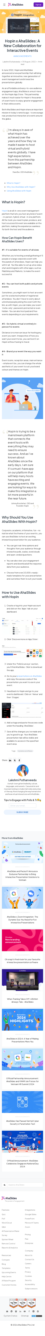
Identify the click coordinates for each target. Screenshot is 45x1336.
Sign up (38, 5)
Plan (26, 1239)
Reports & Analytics (10, 1248)
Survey (4, 1235)
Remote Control (8, 1243)
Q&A (4, 1227)
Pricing (28, 1234)
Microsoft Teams (32, 1223)
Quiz (4, 1214)
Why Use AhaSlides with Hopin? (21, 187)
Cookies (28, 1276)
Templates (6, 1268)
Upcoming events (9, 1272)
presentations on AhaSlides (29, 676)
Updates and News (25, 751)
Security (28, 1280)
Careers (28, 1263)
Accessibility (30, 1284)
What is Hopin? (13, 183)
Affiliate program (9, 1280)
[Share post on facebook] (19, 760)
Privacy (28, 1272)
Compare (6, 1260)
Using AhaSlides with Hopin (19, 190)
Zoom (27, 1227)
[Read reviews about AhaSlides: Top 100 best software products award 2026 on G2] (14, 1303)
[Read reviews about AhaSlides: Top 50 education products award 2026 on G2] (22, 1303)
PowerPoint (30, 1218)
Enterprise (29, 1243)
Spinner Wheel (7, 1239)
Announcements (22, 56)
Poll (3, 1218)
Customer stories (9, 1285)
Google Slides (30, 1214)
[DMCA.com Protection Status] (36, 1315)
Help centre (6, 1276)
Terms (27, 1268)
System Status (10, 1315)
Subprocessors (31, 1288)
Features (5, 1210)
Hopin (4, 210)
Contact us (29, 1259)
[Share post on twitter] (15, 760)
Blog (4, 1264)
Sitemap (25, 1315)
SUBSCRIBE (22, 812)
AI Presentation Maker (10, 1231)
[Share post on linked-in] (10, 760)
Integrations (30, 1210)
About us (28, 1255)
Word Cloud (7, 1223)
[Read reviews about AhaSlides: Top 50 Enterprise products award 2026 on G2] (31, 1303)
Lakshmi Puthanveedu (11, 62)
